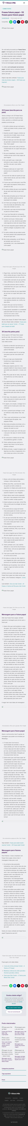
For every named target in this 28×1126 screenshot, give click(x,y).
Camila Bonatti (5, 18)
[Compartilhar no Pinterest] (22, 22)
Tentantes (8, 1098)
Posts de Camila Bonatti (14, 1011)
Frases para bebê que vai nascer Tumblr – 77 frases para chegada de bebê (14, 324)
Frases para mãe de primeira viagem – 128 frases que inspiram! (13, 80)
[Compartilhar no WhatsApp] (10, 22)
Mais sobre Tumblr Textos (14, 1007)
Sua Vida (12, 1100)
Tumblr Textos (7, 8)
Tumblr (24, 577)
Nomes (7, 1100)
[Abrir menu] (24, 2)
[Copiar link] (26, 22)
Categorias (20, 1100)
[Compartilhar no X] (18, 22)
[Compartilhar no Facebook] (14, 22)
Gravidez (15, 1098)
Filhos (21, 1098)
